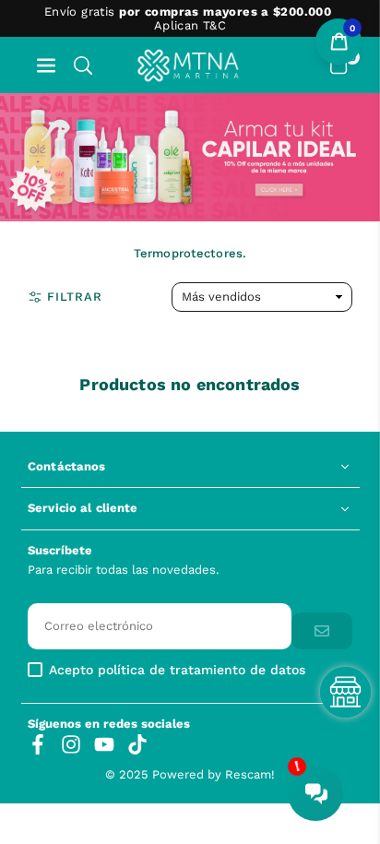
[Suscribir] (321, 631)
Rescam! (250, 774)
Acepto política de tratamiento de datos (177, 670)
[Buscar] (83, 65)
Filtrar (74, 296)
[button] (46, 65)
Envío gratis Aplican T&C (187, 18)
